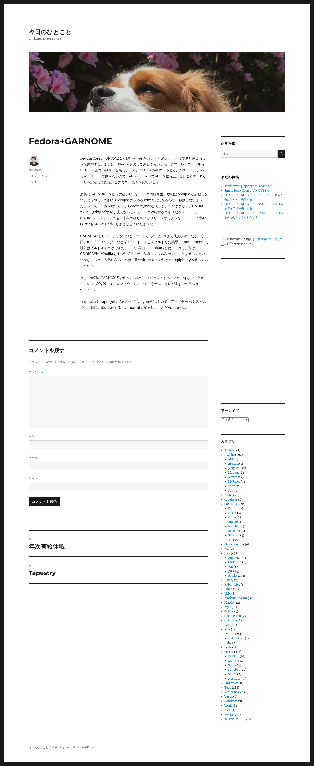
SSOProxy (231, 683)
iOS (226, 549)
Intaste (233, 522)
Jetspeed (234, 468)
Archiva (233, 464)
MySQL (229, 607)
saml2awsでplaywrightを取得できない (249, 186)
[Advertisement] (254, 328)
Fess (231, 513)
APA (231, 459)
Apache (229, 455)
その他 (33, 181)
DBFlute (233, 656)
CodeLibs (230, 504)
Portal (232, 486)
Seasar (228, 652)
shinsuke (35, 169)
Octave (228, 611)
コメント (36, 372)
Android (230, 450)
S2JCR (232, 665)
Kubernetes (232, 584)
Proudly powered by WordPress (73, 747)
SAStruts (234, 678)
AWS (227, 495)
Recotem (234, 531)
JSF (230, 571)
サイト (33, 478)
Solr (231, 490)
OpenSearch (232, 616)
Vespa (228, 696)
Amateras (234, 558)
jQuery (228, 580)
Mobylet (233, 661)
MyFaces (234, 481)
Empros (233, 508)
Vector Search (234, 692)
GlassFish (235, 562)
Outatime (230, 620)
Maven (232, 477)
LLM (227, 593)
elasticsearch (233, 544)
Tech (227, 687)
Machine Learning (236, 598)
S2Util (232, 674)
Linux (228, 589)
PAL (227, 625)
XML (227, 710)
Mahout (233, 472)
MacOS (229, 602)
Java (227, 553)
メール (33, 457)
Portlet (232, 575)
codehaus (231, 499)
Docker (229, 540)
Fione (232, 517)
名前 (32, 436)
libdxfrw (234, 526)
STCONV (233, 535)
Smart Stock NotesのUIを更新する (247, 190)
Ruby (227, 643)
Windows (230, 701)
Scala (228, 647)
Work (228, 705)
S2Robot (234, 670)
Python (229, 634)
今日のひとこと (50, 32)
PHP (227, 629)
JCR (230, 567)
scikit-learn (236, 638)
